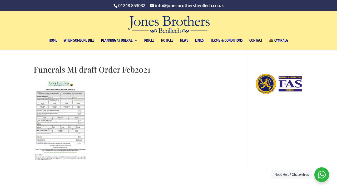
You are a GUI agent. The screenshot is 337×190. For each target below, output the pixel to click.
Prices (149, 41)
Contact (255, 41)
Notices (167, 41)
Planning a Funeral (116, 41)
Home (53, 41)
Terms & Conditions (226, 41)
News (184, 41)
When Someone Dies (79, 41)
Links (199, 41)
